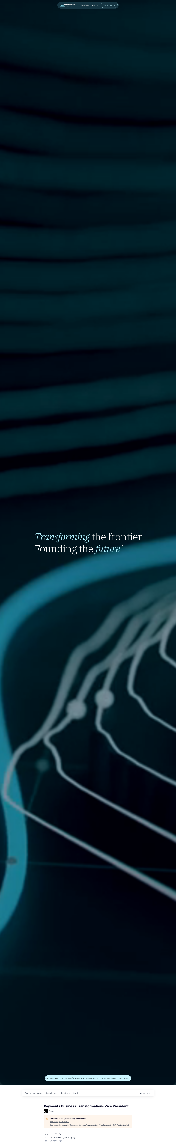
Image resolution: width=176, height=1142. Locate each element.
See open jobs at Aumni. (59, 1122)
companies (33, 1093)
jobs (51, 1093)
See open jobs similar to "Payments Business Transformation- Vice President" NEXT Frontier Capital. (89, 1125)
